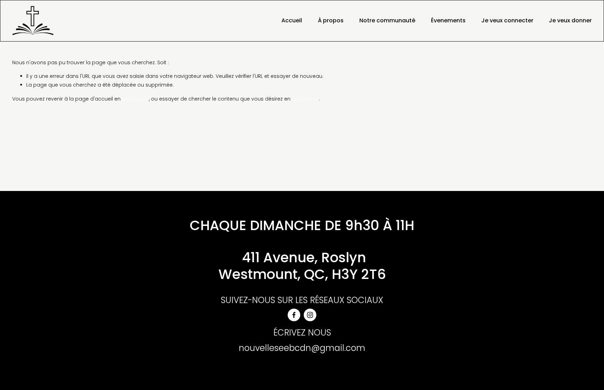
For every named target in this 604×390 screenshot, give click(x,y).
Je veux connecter (507, 20)
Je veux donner (570, 20)
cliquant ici (135, 98)
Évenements (448, 20)
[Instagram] (310, 315)
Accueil (291, 20)
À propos (331, 20)
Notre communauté (387, 20)
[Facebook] (294, 315)
